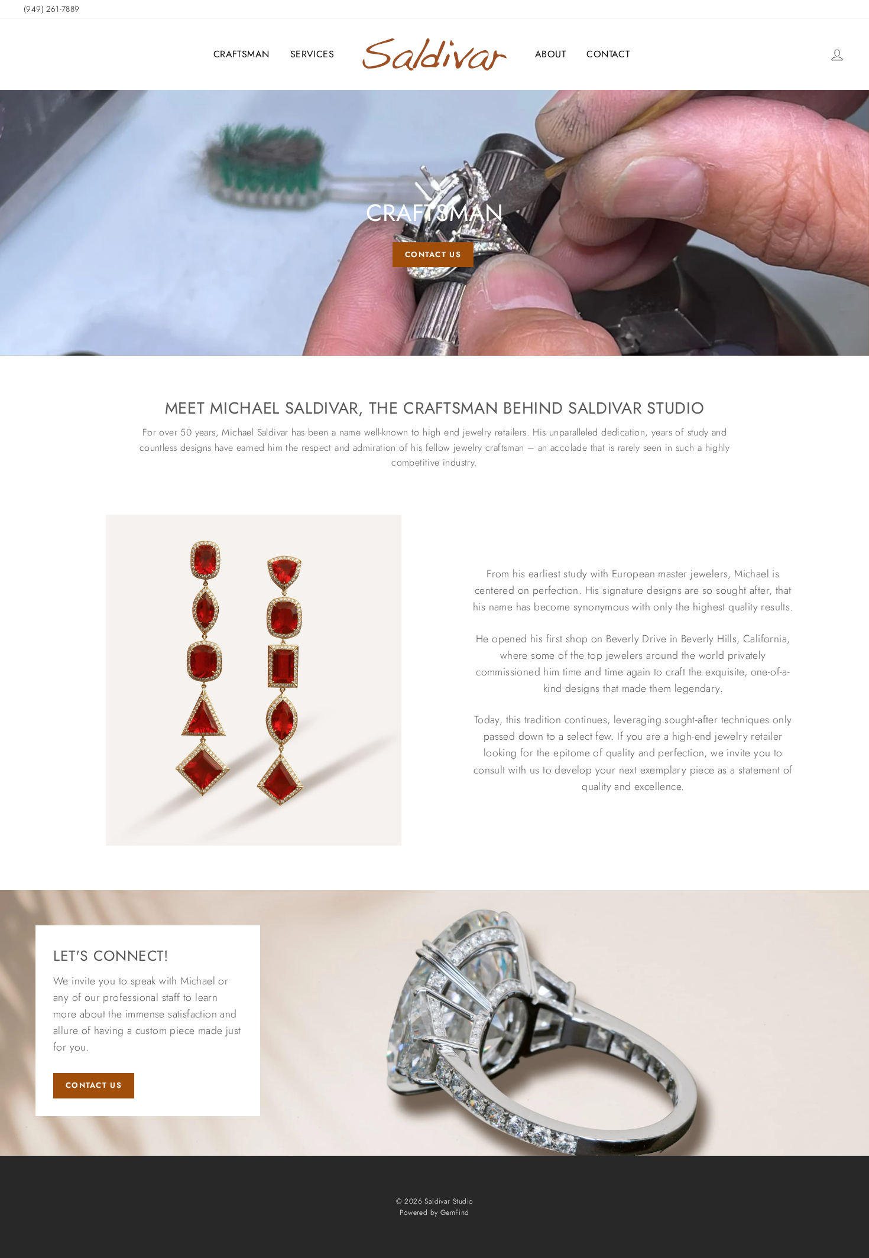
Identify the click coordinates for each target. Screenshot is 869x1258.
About (550, 54)
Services (312, 54)
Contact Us (94, 1085)
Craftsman (241, 54)
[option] (434, 223)
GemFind (454, 1212)
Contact (608, 54)
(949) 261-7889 (52, 9)
